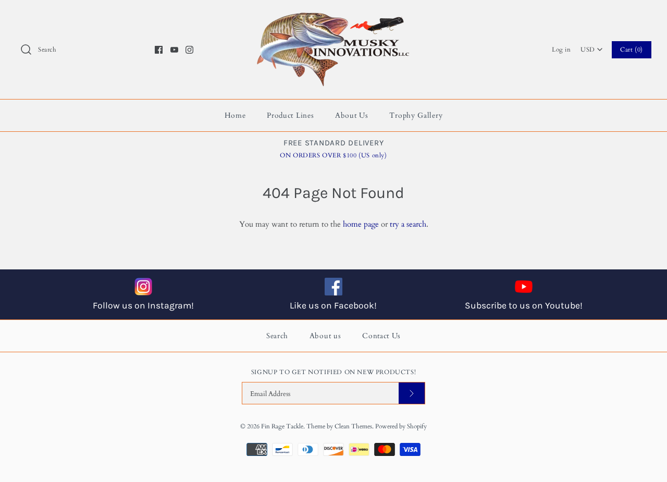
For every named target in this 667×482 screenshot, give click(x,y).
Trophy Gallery (415, 115)
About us (325, 336)
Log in (561, 49)
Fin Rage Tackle (282, 426)
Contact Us (381, 336)
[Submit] (412, 393)
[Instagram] (189, 50)
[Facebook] (159, 50)
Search (277, 336)
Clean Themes (353, 426)
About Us (351, 115)
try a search (408, 224)
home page (361, 224)
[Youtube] (174, 50)
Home (235, 115)
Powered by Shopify (401, 426)
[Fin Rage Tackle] (333, 16)
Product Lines (290, 115)
